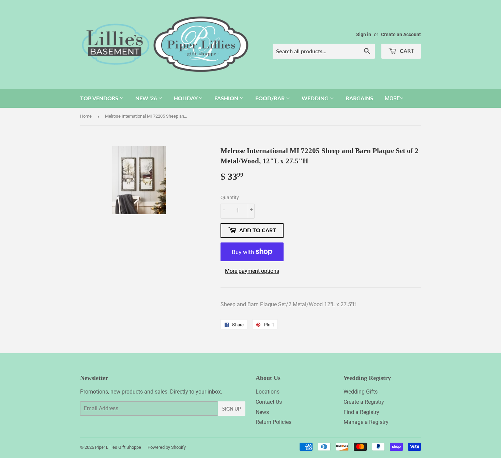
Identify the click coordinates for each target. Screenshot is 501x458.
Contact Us (269, 402)
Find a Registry (361, 412)
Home (86, 116)
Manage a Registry (366, 422)
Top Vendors (100, 98)
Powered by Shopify (167, 447)
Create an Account (401, 34)
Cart (406, 50)
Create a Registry (364, 402)
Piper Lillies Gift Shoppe (118, 447)
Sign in (363, 34)
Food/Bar (270, 98)
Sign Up (231, 409)
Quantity (230, 197)
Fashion (227, 98)
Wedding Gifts (361, 391)
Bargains (359, 98)
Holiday (186, 98)
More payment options (252, 271)
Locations (267, 391)
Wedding (316, 98)
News (262, 412)
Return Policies (273, 422)
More (392, 98)
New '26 (146, 98)
